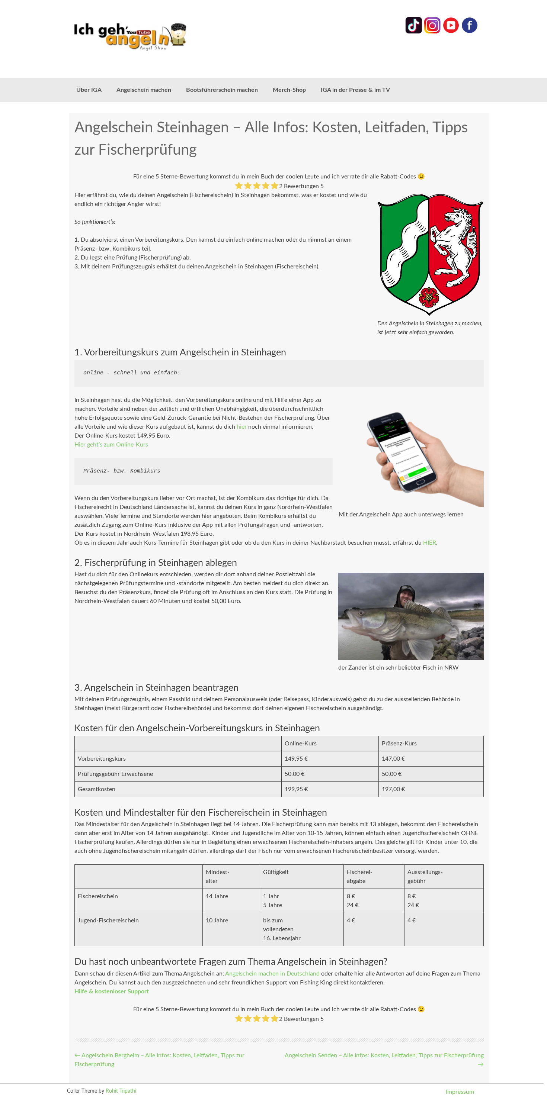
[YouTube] (451, 32)
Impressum (460, 1092)
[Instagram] (432, 32)
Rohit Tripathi (121, 1091)
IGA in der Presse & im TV (355, 90)
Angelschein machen (143, 90)
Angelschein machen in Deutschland (272, 974)
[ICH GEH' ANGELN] (151, 36)
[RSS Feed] (469, 32)
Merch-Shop (289, 90)
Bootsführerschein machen (222, 90)
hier (242, 427)
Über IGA (89, 90)
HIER (429, 543)
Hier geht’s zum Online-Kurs (111, 445)
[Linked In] (413, 32)
